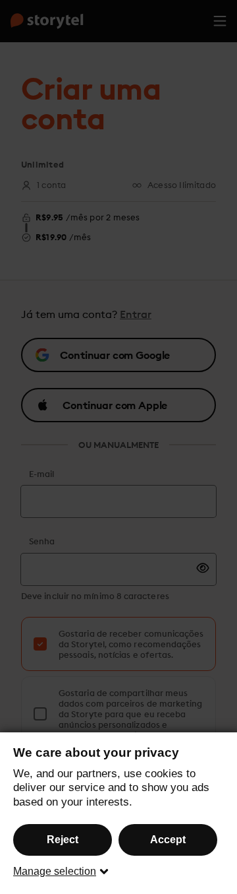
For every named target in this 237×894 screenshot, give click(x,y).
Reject (62, 839)
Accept (168, 839)
